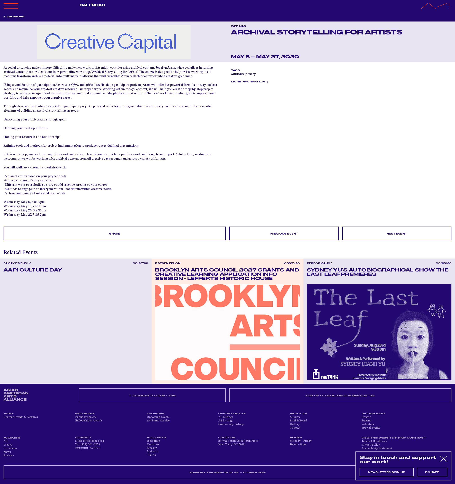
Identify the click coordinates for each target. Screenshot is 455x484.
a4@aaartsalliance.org (89, 441)
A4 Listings (225, 420)
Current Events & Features (21, 417)
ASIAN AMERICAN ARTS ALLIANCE (16, 394)
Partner (366, 420)
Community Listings (231, 424)
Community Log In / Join (153, 396)
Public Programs (86, 417)
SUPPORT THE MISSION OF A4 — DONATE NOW (227, 473)
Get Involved (373, 414)
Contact (295, 427)
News (7, 452)
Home (9, 414)
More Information (248, 82)
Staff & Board (298, 420)
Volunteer (368, 424)
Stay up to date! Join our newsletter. (340, 396)
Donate (366, 417)
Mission (295, 417)
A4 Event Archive (158, 420)
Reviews (9, 455)
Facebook (153, 444)
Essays (8, 444)
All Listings (225, 417)
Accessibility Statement (377, 448)
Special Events (371, 427)
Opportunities (232, 414)
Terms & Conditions (374, 441)
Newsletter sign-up (386, 472)
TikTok (151, 455)
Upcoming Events (158, 417)
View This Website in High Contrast (394, 438)
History (295, 424)
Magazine (12, 438)
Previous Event (284, 234)
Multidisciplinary (243, 74)
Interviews (10, 448)
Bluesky (152, 448)
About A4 (298, 414)
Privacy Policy (371, 444)
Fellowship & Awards (88, 420)
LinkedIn (152, 451)
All (5, 441)
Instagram (153, 441)
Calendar (92, 5)
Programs (85, 414)
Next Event (397, 234)
